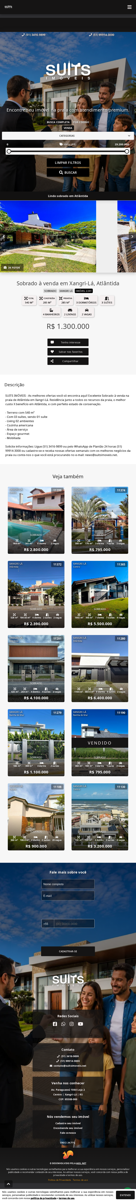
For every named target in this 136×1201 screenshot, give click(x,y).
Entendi (125, 1195)
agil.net (81, 1163)
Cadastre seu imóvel (68, 1123)
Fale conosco (68, 1132)
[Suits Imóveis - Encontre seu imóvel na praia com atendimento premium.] (68, 72)
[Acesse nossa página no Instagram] (72, 1024)
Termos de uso (80, 1179)
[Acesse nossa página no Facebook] (55, 1024)
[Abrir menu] (129, 7)
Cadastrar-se (68, 951)
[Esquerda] (3, 236)
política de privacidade (43, 1198)
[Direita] (132, 236)
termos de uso (67, 1198)
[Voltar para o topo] (8, 1183)
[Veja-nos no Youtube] (80, 1024)
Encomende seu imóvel (67, 1128)
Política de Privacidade (59, 1179)
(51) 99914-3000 (103, 35)
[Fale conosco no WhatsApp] (63, 1024)
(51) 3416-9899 (35, 35)
